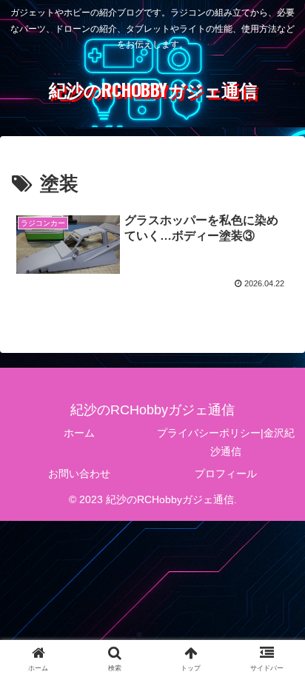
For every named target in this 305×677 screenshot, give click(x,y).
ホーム (79, 433)
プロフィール (226, 473)
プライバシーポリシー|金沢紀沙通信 (226, 442)
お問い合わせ (79, 473)
